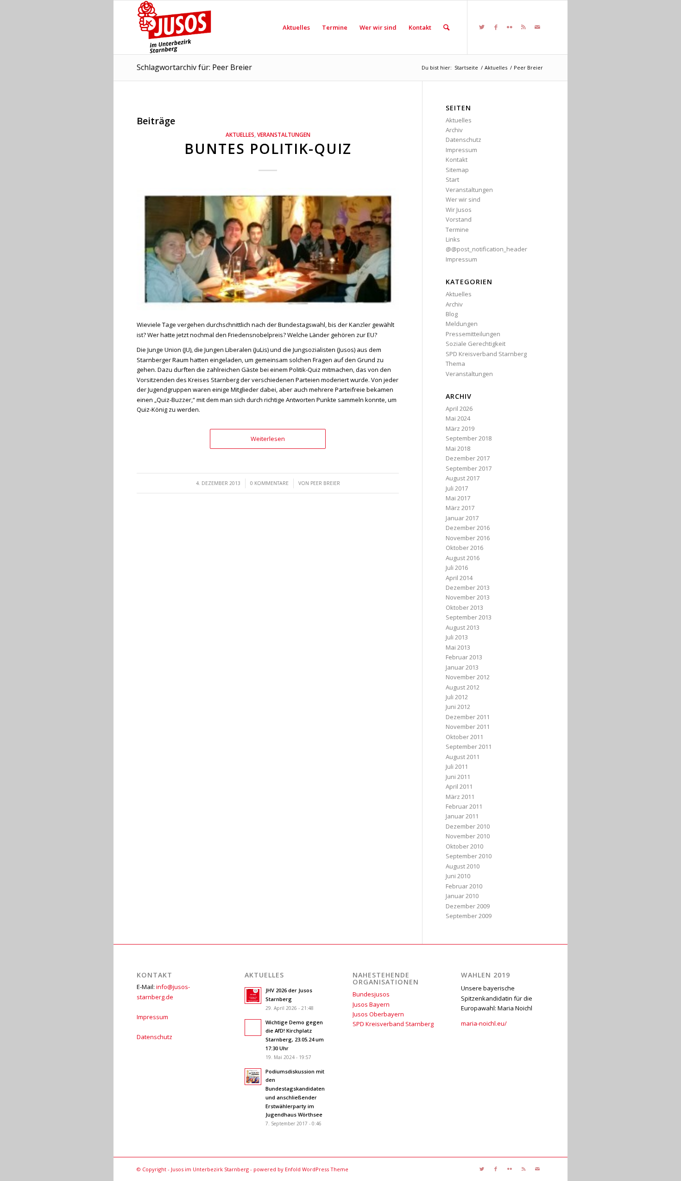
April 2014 (459, 578)
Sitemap (457, 170)
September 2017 (469, 468)
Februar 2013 (464, 657)
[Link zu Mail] (537, 27)
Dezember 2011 (468, 717)
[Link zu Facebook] (496, 27)
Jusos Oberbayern (378, 1014)
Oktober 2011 (464, 737)
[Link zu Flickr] (510, 27)
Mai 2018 (458, 448)
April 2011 (459, 786)
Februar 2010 (464, 886)
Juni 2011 (458, 776)
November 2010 (468, 836)
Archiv (454, 130)
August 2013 (462, 627)
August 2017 (462, 478)
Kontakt (456, 159)
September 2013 (469, 617)
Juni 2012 (458, 706)
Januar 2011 (462, 816)
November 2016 (468, 538)
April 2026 (459, 408)
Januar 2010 (462, 896)
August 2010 (462, 866)
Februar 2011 (464, 806)
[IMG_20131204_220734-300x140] (268, 249)
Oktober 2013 (464, 607)
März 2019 (460, 428)
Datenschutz (463, 139)
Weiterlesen (268, 438)
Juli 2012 (457, 697)
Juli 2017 (457, 488)
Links (453, 239)
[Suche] (446, 27)
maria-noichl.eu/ (484, 1023)
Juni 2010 (458, 876)
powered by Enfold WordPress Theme (300, 1169)
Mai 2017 (458, 498)
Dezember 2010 (468, 826)
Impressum (461, 150)
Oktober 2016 (464, 547)
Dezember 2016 (468, 527)
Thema (455, 363)
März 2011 (460, 796)
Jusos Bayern (371, 1004)
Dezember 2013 (468, 587)
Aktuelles (240, 134)
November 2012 (468, 677)
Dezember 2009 (468, 906)
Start (452, 179)
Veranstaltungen (283, 134)
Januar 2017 (462, 518)
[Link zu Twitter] (482, 27)
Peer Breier (325, 483)
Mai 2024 (458, 418)
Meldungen (462, 323)
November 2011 (468, 726)
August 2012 (462, 687)
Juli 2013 (457, 637)
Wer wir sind (463, 199)
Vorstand (459, 219)
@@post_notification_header (486, 249)
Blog (452, 314)
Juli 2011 (457, 766)
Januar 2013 (462, 667)
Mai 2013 (458, 647)
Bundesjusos (371, 994)
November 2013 (468, 597)
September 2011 (469, 746)
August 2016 (462, 558)
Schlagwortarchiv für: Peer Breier (194, 67)
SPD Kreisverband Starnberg (486, 354)
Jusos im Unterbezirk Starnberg (210, 1169)
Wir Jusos (459, 209)
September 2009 (469, 916)
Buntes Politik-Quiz (268, 148)
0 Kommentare (269, 483)
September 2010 (469, 856)
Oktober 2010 (464, 846)
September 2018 (469, 438)
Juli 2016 (457, 567)
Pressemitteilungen (473, 334)
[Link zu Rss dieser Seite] (523, 27)
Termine (457, 229)
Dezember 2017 (468, 458)
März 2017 (460, 508)
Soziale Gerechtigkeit (475, 343)
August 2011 (462, 757)
